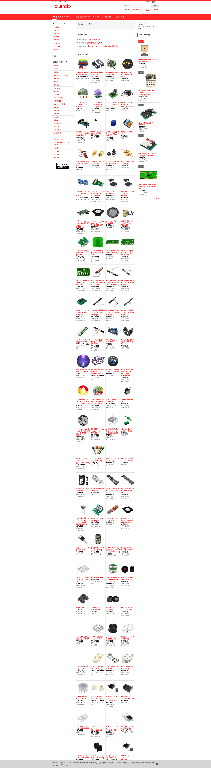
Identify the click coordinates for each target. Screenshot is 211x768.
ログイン (127, 9)
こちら (69, 765)
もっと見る (155, 198)
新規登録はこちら (138, 9)
